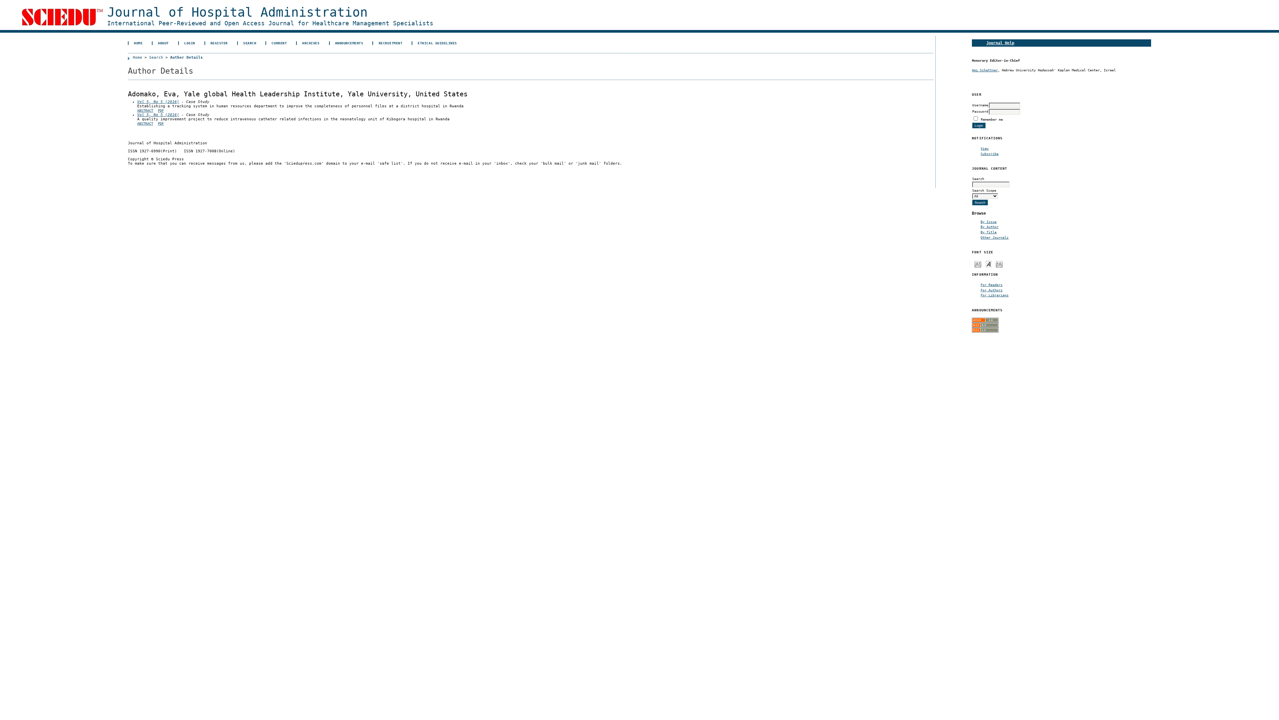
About (163, 43)
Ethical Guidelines (437, 43)
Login (189, 43)
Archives (310, 43)
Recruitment (391, 43)
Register (219, 43)
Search (249, 43)
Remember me (992, 119)
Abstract (145, 110)
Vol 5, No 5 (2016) (158, 102)
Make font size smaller (978, 264)
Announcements (349, 43)
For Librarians (995, 295)
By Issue (989, 222)
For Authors (992, 290)
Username (980, 105)
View (985, 148)
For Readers (992, 285)
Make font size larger (999, 264)
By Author (990, 227)
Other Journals (995, 237)
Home (138, 43)
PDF (161, 110)
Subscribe (990, 154)
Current (279, 43)
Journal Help (1000, 42)
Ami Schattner (985, 70)
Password (980, 111)
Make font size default (988, 264)
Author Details (186, 57)
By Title (989, 232)
